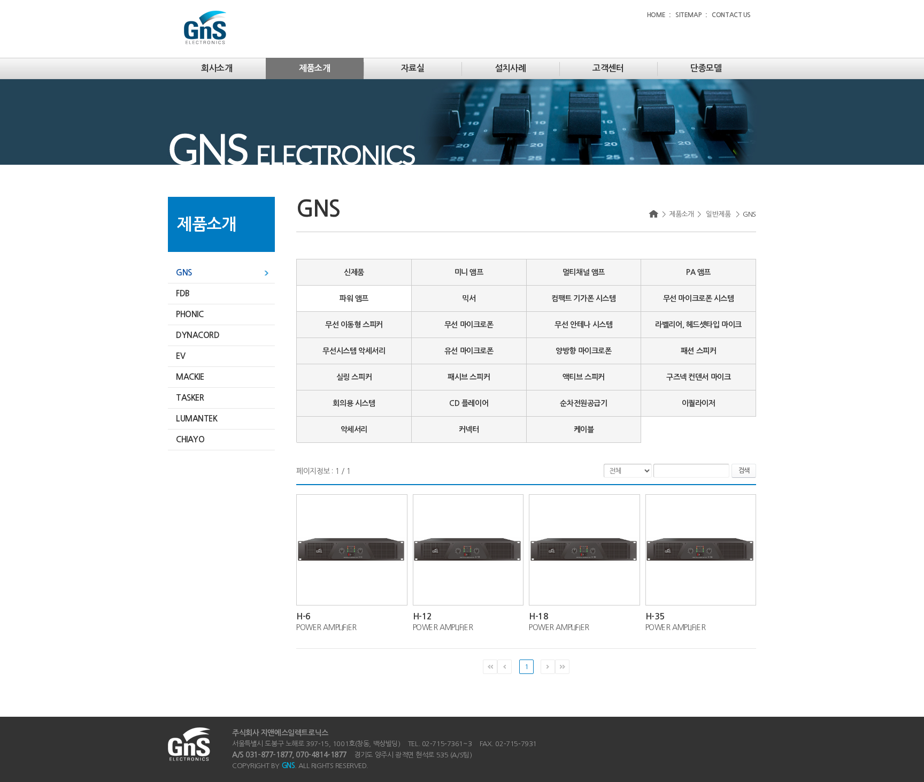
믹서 (468, 298)
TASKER (190, 398)
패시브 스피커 (469, 377)
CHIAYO (190, 439)
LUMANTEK (197, 419)
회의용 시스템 (354, 403)
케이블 (584, 429)
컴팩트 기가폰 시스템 (583, 298)
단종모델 (705, 68)
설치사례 (510, 68)
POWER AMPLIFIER (326, 627)
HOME (656, 15)
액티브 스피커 (584, 377)
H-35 (655, 616)
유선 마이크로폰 (469, 351)
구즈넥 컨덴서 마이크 (698, 377)
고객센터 (607, 68)
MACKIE (190, 377)
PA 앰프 (698, 272)
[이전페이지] (504, 667)
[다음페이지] (548, 667)
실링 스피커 (354, 377)
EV (180, 356)
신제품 (354, 272)
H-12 (422, 616)
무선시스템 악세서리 (353, 351)
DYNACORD (198, 335)
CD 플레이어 (468, 403)
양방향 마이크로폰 (583, 351)
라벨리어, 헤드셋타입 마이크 (698, 324)
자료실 (413, 68)
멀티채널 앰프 (584, 272)
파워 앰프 (354, 298)
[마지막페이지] (562, 667)
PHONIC (189, 314)
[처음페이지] (490, 667)
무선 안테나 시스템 (583, 324)
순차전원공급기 (583, 403)
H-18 (538, 616)
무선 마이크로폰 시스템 (698, 298)
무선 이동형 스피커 (354, 324)
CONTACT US (731, 15)
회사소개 (216, 68)
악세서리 (354, 429)
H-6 (303, 616)
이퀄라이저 (698, 403)
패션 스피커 (698, 351)
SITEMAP (688, 15)
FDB (183, 293)
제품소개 (314, 68)
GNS (184, 273)
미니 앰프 (469, 272)
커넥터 (469, 429)
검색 (743, 470)
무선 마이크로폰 (469, 324)
